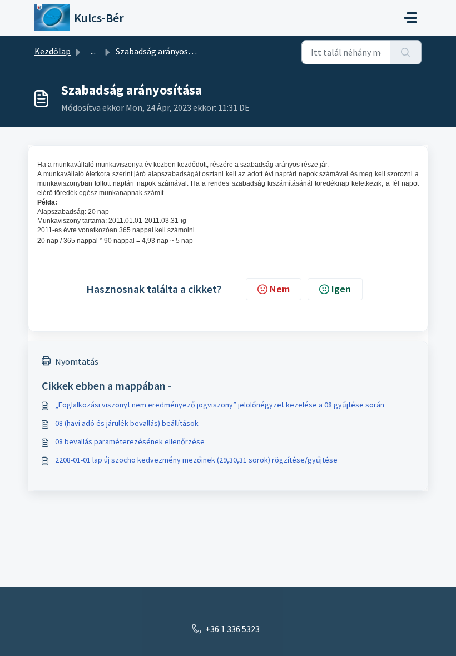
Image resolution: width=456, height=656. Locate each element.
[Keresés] (406, 52)
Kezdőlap (52, 51)
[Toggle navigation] (410, 18)
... (93, 51)
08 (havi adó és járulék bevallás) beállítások (127, 423)
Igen (341, 288)
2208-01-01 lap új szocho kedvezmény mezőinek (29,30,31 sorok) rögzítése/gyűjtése (196, 460)
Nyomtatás (76, 361)
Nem (280, 288)
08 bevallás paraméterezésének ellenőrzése (130, 441)
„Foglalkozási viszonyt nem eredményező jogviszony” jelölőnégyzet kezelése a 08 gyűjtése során (219, 405)
